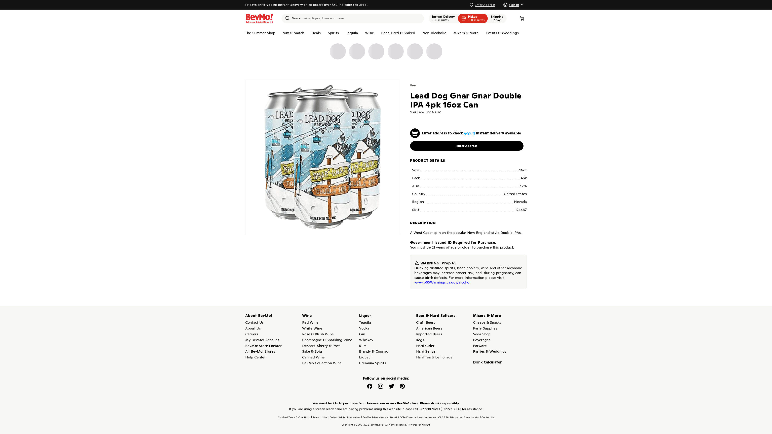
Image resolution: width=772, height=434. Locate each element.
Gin (362, 334)
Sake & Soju (312, 351)
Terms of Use (319, 417)
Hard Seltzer (426, 351)
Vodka (364, 328)
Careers (251, 334)
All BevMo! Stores (260, 351)
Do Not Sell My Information (344, 417)
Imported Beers (429, 334)
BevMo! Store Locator (263, 345)
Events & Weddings (502, 33)
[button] (513, 4)
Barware (480, 345)
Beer (413, 85)
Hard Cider (425, 345)
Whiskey (366, 340)
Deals (316, 33)
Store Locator (471, 417)
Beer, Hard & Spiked (398, 33)
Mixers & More (465, 33)
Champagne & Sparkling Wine (327, 340)
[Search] (286, 18)
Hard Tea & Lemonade (434, 357)
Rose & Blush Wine (318, 334)
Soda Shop (482, 334)
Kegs (420, 340)
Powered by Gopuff (419, 424)
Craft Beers (425, 322)
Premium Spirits (372, 363)
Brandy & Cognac (373, 351)
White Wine (312, 328)
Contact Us (254, 322)
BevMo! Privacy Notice (374, 417)
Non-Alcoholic (434, 33)
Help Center (255, 357)
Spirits (333, 33)
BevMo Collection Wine (322, 363)
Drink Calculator (487, 362)
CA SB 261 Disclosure (449, 417)
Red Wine (310, 322)
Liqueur (365, 357)
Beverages (481, 340)
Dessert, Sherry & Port (321, 345)
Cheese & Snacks (487, 322)
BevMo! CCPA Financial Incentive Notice (412, 417)
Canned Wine (313, 357)
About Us (253, 328)
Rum (362, 345)
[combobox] (353, 18)
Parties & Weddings (489, 351)
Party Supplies (485, 328)
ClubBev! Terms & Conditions (294, 417)
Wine (369, 33)
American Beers (429, 328)
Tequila (352, 33)
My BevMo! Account (262, 340)
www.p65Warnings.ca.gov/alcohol (442, 282)
